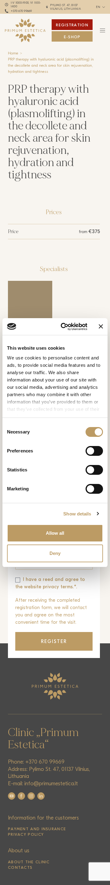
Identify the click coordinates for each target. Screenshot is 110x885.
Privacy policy (26, 834)
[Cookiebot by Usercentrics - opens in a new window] (64, 327)
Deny (55, 553)
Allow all (55, 533)
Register (54, 641)
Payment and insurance (37, 829)
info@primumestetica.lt (51, 783)
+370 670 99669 (21, 11)
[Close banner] (101, 326)
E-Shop (72, 37)
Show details (77, 513)
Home (13, 53)
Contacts (20, 867)
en (98, 7)
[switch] (94, 451)
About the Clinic (29, 862)
